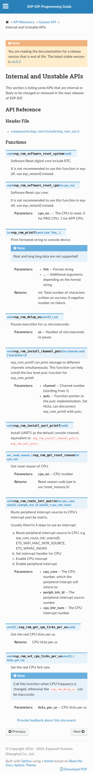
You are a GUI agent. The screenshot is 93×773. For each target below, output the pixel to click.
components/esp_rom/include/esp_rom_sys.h (45, 131)
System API (47, 22)
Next (77, 731)
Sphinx (26, 761)
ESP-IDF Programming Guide (49, 6)
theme (49, 761)
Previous (18, 731)
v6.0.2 (16, 62)
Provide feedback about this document (46, 720)
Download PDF (75, 769)
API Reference (24, 22)
